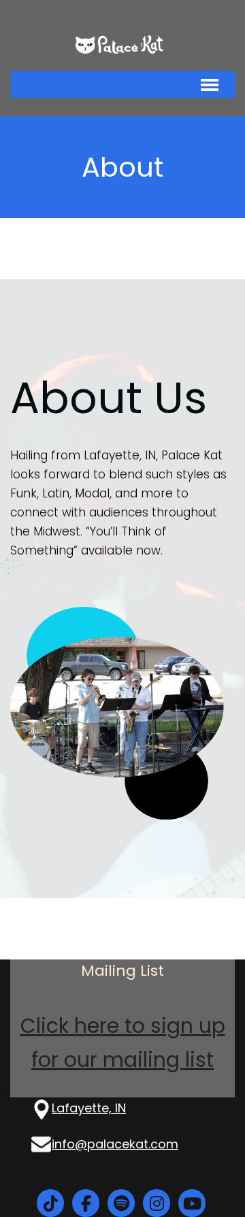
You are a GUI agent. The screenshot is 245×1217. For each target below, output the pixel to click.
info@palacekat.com (115, 1143)
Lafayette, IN (89, 1107)
